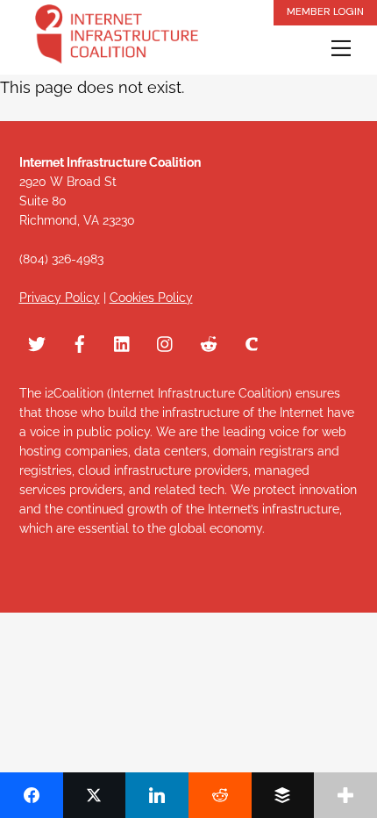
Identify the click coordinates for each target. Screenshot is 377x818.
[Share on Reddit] (220, 795)
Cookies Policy (151, 298)
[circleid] (251, 341)
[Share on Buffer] (283, 795)
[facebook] (79, 341)
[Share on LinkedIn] (156, 795)
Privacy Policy (59, 298)
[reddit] (208, 341)
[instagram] (165, 341)
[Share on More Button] (345, 795)
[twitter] (36, 341)
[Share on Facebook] (31, 795)
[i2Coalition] (116, 37)
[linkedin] (122, 341)
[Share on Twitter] (94, 795)
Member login (325, 11)
